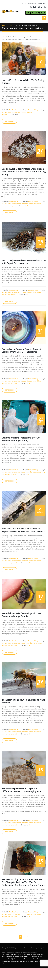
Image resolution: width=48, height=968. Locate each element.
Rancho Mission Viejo (30, 959)
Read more (9, 121)
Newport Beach (18, 959)
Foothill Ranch (38, 954)
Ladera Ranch (10, 956)
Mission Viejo (10, 959)
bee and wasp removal (30, 204)
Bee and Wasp (33, 110)
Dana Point (30, 954)
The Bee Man (13, 110)
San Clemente (12, 961)
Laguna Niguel (35, 956)
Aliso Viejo (5, 954)
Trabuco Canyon (34, 961)
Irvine (3, 956)
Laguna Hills (26, 956)
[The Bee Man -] (11, 11)
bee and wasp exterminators (11, 112)
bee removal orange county (31, 472)
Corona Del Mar (13, 954)
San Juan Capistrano (23, 961)
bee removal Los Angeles (30, 643)
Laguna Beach (19, 956)
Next (27, 937)
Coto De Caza (22, 954)
